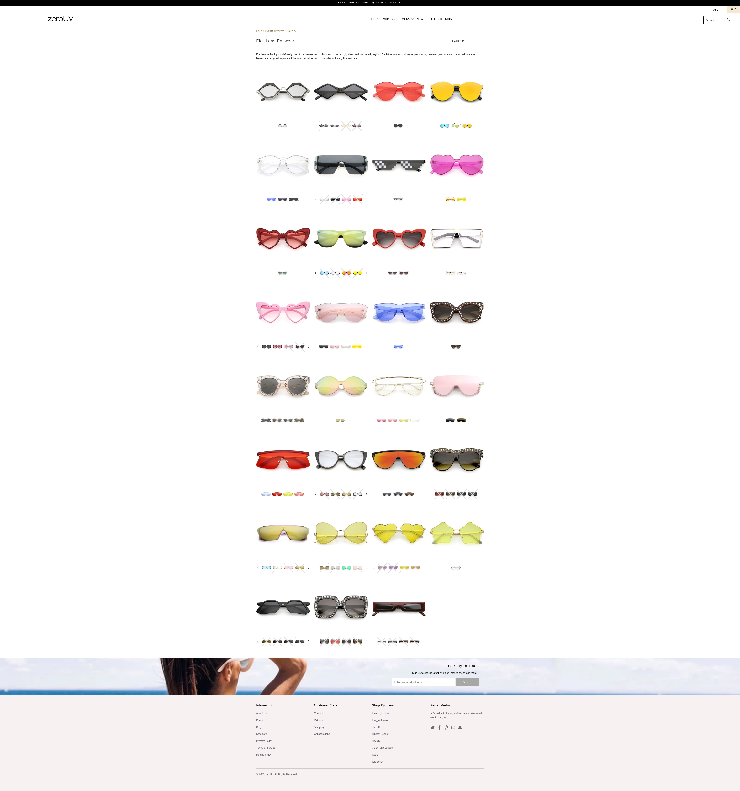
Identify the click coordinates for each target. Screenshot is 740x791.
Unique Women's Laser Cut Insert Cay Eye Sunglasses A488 (341, 460)
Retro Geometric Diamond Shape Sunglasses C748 (341, 91)
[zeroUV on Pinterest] (446, 727)
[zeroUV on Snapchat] (460, 727)
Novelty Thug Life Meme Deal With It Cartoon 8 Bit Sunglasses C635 (399, 165)
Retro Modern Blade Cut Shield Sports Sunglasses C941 (283, 460)
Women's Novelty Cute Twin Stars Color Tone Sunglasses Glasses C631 (457, 533)
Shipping (319, 727)
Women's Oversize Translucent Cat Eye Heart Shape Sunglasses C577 (283, 312)
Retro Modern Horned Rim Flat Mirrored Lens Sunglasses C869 (341, 239)
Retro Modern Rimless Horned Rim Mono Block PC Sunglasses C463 (399, 312)
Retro (375, 754)
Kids (448, 19)
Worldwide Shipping (356, 2)
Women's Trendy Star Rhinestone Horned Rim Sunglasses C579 (457, 312)
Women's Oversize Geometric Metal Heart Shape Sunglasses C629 (399, 533)
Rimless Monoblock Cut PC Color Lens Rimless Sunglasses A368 (399, 91)
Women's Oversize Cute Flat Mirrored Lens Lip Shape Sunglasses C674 (283, 91)
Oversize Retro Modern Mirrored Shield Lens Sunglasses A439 (341, 386)
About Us (261, 713)
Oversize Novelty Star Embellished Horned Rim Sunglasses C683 (283, 386)
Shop (372, 19)
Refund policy (264, 754)
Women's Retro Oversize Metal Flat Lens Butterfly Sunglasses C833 (341, 533)
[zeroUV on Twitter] (433, 727)
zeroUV (269, 774)
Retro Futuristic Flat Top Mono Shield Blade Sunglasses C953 (399, 460)
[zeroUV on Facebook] (439, 727)
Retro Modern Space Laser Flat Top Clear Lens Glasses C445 (457, 239)
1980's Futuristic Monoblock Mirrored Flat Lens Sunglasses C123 (457, 91)
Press (259, 720)
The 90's (376, 727)
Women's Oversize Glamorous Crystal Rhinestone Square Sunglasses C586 (341, 607)
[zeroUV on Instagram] (453, 727)
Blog (258, 727)
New (420, 19)
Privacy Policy (264, 740)
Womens (389, 19)
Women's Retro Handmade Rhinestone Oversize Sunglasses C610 (457, 460)
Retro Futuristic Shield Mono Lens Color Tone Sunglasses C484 (399, 386)
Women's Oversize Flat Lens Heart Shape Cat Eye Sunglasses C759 (399, 239)
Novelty (376, 740)
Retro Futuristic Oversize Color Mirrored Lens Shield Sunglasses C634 (341, 165)
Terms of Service (265, 747)
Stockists (261, 733)
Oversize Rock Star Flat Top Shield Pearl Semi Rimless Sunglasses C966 (457, 386)
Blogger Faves (380, 720)
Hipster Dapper (380, 733)
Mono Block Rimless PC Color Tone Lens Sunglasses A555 (283, 165)
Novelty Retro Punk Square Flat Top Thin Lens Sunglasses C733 (399, 607)
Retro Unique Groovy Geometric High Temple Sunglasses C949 (283, 607)
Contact (318, 713)
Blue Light (434, 19)
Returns (318, 720)
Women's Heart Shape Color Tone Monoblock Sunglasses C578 (457, 165)
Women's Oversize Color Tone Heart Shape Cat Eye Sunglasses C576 (283, 239)
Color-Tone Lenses (382, 747)
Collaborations (322, 733)
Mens (406, 19)
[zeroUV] (61, 18)
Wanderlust (378, 761)
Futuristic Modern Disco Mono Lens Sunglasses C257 (341, 312)
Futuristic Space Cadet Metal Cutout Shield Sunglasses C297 (283, 533)
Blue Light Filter (380, 713)
